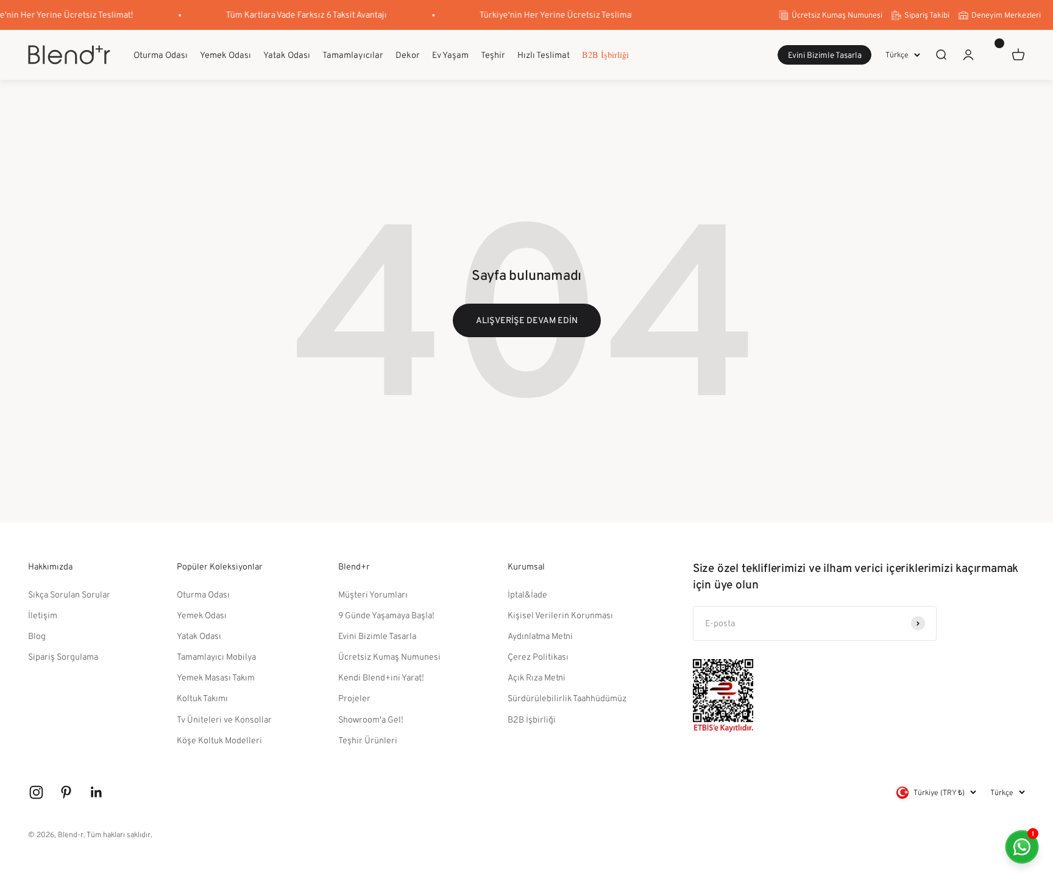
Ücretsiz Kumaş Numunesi (837, 15)
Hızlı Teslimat (543, 54)
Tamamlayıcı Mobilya (216, 656)
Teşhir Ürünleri (367, 739)
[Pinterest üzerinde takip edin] (66, 792)
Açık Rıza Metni (537, 677)
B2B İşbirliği (605, 54)
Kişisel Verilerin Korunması (560, 615)
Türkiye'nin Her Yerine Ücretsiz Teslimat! (552, 14)
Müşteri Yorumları (373, 594)
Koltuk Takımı (202, 697)
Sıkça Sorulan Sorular (69, 594)
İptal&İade (527, 594)
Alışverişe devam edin (527, 319)
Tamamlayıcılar (352, 54)
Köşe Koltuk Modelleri (219, 739)
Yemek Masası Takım (216, 677)
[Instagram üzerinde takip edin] (36, 792)
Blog (37, 635)
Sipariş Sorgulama (63, 656)
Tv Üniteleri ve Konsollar (224, 719)
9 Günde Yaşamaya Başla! (386, 615)
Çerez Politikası (538, 656)
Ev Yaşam (450, 54)
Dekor (407, 54)
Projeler (354, 697)
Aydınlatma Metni (540, 635)
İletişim (42, 615)
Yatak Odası (286, 54)
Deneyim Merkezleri (1006, 15)
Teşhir (493, 54)
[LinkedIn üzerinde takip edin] (96, 792)
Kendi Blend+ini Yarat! (381, 677)
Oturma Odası (160, 54)
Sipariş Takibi (926, 15)
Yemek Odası (225, 54)
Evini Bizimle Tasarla (825, 55)
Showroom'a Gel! (370, 719)
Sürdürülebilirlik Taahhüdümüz (567, 697)
